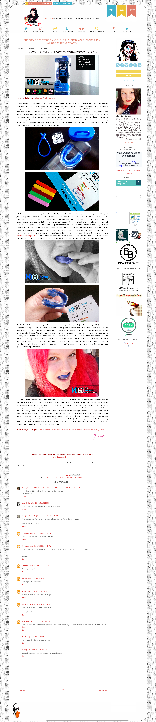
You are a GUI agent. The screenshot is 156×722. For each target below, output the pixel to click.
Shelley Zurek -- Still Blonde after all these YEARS (40, 488)
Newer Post (103, 691)
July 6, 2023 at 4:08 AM (35, 636)
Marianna (25, 565)
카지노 (24, 636)
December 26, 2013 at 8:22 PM (38, 503)
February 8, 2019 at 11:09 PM (40, 621)
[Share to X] (75, 475)
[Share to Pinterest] (79, 475)
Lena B (24, 503)
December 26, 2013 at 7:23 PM (69, 488)
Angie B (25, 591)
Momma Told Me (57, 475)
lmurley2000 (26, 604)
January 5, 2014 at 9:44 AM (37, 591)
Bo (23, 578)
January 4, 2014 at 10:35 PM (34, 578)
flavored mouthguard (26, 236)
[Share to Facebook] (77, 475)
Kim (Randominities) (29, 516)
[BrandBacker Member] (128, 264)
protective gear (53, 477)
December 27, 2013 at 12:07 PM (40, 533)
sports (63, 477)
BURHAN (25, 621)
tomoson (80, 477)
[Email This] (71, 475)
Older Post (21, 691)
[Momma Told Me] (128, 284)
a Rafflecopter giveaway (62, 457)
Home (62, 690)
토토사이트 (26, 649)
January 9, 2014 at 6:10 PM (40, 604)
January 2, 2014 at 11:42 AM (39, 565)
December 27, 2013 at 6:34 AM (48, 516)
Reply (24, 496)
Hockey (24, 627)
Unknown (25, 533)
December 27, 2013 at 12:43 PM (40, 546)
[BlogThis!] (73, 475)
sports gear (71, 477)
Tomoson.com (59, 462)
